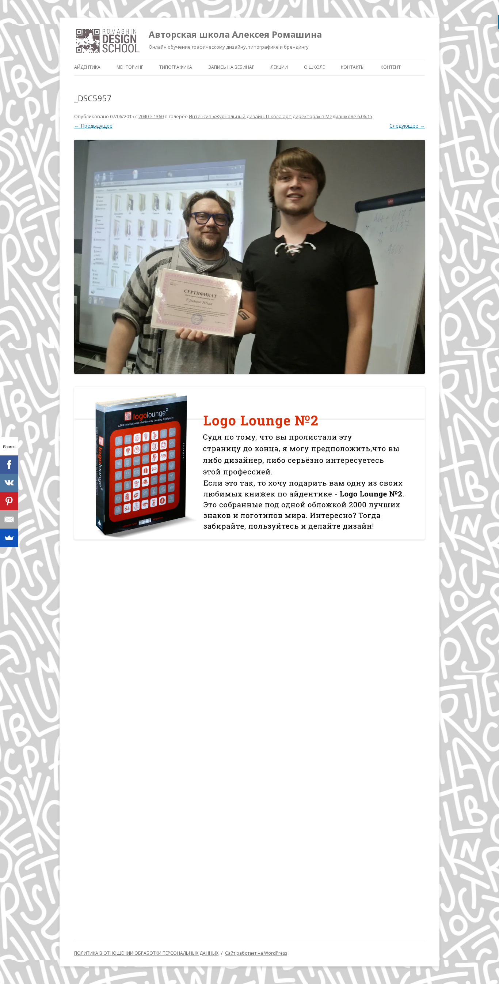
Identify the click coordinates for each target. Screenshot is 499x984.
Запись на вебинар (231, 67)
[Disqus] (249, 640)
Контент (391, 67)
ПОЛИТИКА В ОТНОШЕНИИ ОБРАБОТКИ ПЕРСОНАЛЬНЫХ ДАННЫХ (146, 953)
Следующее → (407, 125)
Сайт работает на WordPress (256, 953)
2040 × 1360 (151, 116)
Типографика (175, 67)
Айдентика (87, 67)
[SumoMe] (9, 538)
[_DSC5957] (249, 257)
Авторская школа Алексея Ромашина (235, 34)
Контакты (353, 67)
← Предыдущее (93, 125)
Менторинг (130, 67)
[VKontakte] (9, 483)
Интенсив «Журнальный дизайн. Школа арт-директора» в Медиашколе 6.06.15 (280, 116)
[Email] (9, 519)
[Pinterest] (9, 501)
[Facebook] (9, 464)
